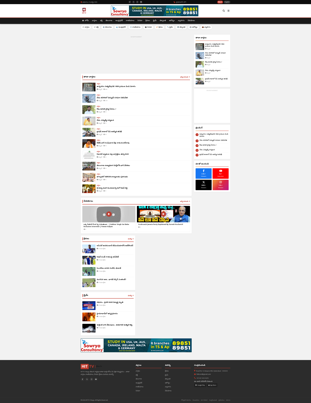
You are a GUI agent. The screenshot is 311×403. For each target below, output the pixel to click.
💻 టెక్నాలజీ (181, 27)
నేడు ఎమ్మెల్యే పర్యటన (212, 71)
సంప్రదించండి (213, 400)
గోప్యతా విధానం (186, 400)
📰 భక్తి (96, 27)
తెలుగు (220, 2)
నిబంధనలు (196, 400)
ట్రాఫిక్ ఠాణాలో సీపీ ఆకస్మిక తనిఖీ (216, 79)
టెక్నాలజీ (163, 21)
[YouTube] (96, 379)
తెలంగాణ (109, 21)
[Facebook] (82, 379)
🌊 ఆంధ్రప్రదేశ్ (121, 27)
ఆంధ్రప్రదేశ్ (119, 21)
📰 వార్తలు (85, 27)
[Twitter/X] (87, 379)
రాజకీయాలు (130, 21)
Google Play (201, 385)
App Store (213, 385)
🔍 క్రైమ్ (170, 27)
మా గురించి (204, 400)
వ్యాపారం (181, 21)
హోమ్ (86, 21)
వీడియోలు (191, 21)
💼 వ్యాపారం (206, 27)
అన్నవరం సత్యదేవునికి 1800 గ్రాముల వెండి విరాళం (214, 45)
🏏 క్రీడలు (159, 27)
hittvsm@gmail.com (204, 374)
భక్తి (101, 21)
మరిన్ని (130, 239)
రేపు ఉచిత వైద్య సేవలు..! (213, 62)
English (227, 2)
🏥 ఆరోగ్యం (194, 27)
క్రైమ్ (155, 21)
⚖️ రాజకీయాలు (135, 27)
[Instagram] (91, 379)
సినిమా (140, 21)
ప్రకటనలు (221, 400)
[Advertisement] (136, 55)
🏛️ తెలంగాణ (107, 27)
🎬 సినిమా (148, 27)
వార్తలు (94, 21)
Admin (228, 400)
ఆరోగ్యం (172, 21)
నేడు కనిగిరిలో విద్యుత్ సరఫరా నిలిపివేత (215, 54)
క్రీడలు (148, 21)
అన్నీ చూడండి (184, 77)
